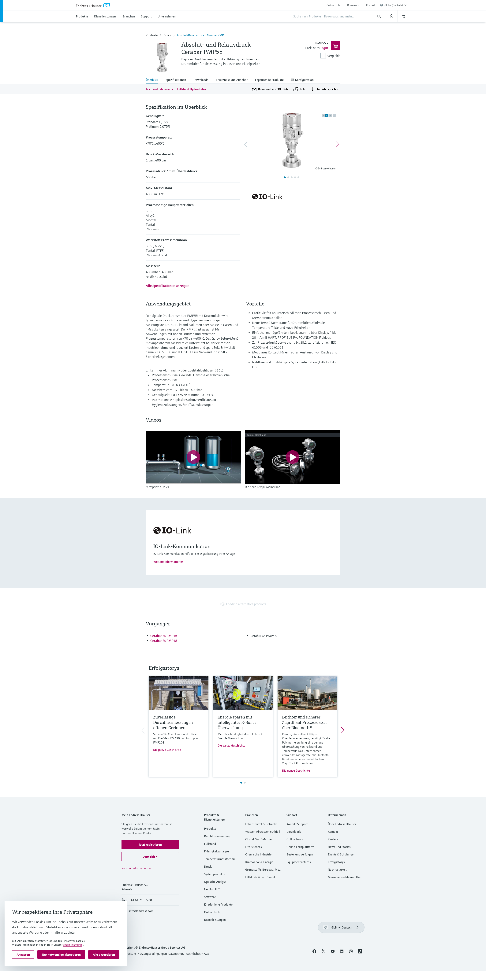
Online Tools (333, 5)
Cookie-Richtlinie (72, 944)
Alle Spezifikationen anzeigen (167, 285)
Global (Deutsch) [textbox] (393, 5)
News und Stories (339, 847)
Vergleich (333, 56)
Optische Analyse (215, 882)
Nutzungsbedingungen (152, 953)
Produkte (152, 35)
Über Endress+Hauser (342, 824)
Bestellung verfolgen (299, 854)
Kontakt (370, 5)
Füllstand (210, 844)
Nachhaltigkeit (337, 869)
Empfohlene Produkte (218, 904)
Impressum (129, 953)
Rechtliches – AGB (198, 953)
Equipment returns (298, 862)
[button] (150, 844)
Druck (167, 35)
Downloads (353, 5)
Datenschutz (176, 953)
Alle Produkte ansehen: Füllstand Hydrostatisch (177, 89)
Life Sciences (253, 847)
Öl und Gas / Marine (258, 839)
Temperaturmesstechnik (219, 859)
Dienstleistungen (215, 919)
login (324, 48)
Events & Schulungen (341, 854)
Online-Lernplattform (300, 847)
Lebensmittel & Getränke (261, 824)
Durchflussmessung (217, 836)
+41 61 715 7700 (140, 900)
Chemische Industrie (258, 854)
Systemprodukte (214, 874)
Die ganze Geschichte (167, 749)
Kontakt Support (297, 824)
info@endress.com (141, 911)
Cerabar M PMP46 (163, 635)
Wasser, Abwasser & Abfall (262, 831)
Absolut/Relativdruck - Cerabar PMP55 (202, 35)
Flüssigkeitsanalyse (216, 851)
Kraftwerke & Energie (259, 862)
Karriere (333, 839)
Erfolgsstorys (336, 862)
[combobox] (396, 5)
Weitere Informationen (168, 561)
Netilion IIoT (212, 889)
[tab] (154, 80)
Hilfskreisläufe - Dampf (260, 877)
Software (210, 897)
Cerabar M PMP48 (163, 640)
